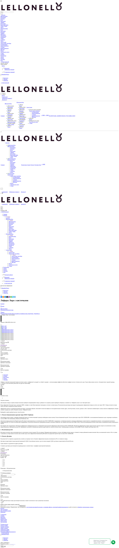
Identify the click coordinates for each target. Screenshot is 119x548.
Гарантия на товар (5, 529)
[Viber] (9, 297)
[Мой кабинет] (1, 190)
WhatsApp (5, 80)
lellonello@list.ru (5, 74)
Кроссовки (14, 313)
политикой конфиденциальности (60, 507)
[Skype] (13, 297)
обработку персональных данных (85, 507)
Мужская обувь (12, 236)
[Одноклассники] (3, 297)
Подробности (4, 345)
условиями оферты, (48, 507)
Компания (3, 512)
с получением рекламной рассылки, (34, 507)
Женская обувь (12, 221)
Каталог (8, 218)
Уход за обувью (4, 509)
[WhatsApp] (11, 297)
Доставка (5, 379)
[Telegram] (15, 297)
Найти (2, 546)
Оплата (5, 378)
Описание (5, 374)
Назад (8, 216)
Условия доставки (5, 526)
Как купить (6, 377)
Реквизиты (3, 518)
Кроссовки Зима (26, 313)
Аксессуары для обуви (17, 256)
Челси (38, 313)
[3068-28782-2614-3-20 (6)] (7, 331)
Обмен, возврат (4, 528)
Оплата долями (4, 525)
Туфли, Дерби (33, 313)
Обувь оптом (4, 520)
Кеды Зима (20, 313)
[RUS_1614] (4, 327)
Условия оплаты (4, 524)
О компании (3, 514)
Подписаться (22, 505)
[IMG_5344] (4, 328)
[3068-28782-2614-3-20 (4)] (7, 332)
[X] (7, 297)
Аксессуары (11, 252)
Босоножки (3, 313)
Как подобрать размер (6, 510)
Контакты (3, 517)
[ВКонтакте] (1, 297)
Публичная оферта (5, 530)
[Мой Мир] (5, 297)
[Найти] (2, 13)
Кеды (11, 313)
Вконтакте (5, 78)
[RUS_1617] (4, 326)
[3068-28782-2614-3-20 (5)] (7, 329)
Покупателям (4, 522)
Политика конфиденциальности (8, 531)
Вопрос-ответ (4, 519)
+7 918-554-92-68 (5, 61)
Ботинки (8, 313)
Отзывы (5, 376)
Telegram (5, 79)
